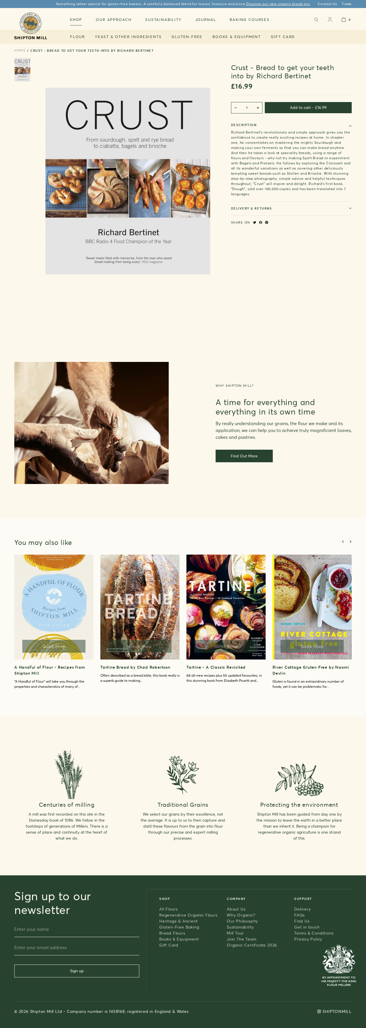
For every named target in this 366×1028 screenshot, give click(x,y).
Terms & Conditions (313, 933)
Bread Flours (172, 933)
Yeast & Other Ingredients (128, 36)
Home (20, 50)
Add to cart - (308, 107)
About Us (236, 909)
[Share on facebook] (260, 222)
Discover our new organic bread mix (278, 4)
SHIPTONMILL (337, 1011)
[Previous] (343, 541)
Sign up (77, 970)
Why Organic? (241, 915)
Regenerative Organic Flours (188, 915)
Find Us (302, 921)
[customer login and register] (330, 20)
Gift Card (283, 36)
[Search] (316, 20)
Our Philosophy (242, 921)
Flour (77, 36)
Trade (347, 4)
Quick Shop (54, 646)
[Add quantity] (258, 107)
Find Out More (244, 456)
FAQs (299, 915)
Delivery (302, 909)
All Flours (168, 909)
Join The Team (241, 939)
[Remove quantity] (235, 107)
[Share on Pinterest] (266, 222)
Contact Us (327, 4)
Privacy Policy (308, 939)
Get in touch (307, 927)
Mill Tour (235, 933)
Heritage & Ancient (178, 921)
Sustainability (240, 927)
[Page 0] (22, 70)
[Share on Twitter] (254, 222)
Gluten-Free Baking (179, 927)
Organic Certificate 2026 (252, 945)
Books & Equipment (236, 36)
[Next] (350, 541)
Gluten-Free (187, 36)
